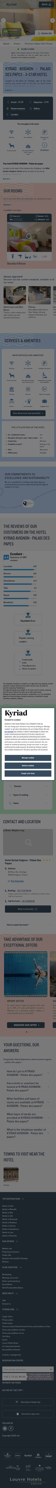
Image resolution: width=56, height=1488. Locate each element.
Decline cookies (28, 766)
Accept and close (28, 773)
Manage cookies (28, 758)
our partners (9, 732)
